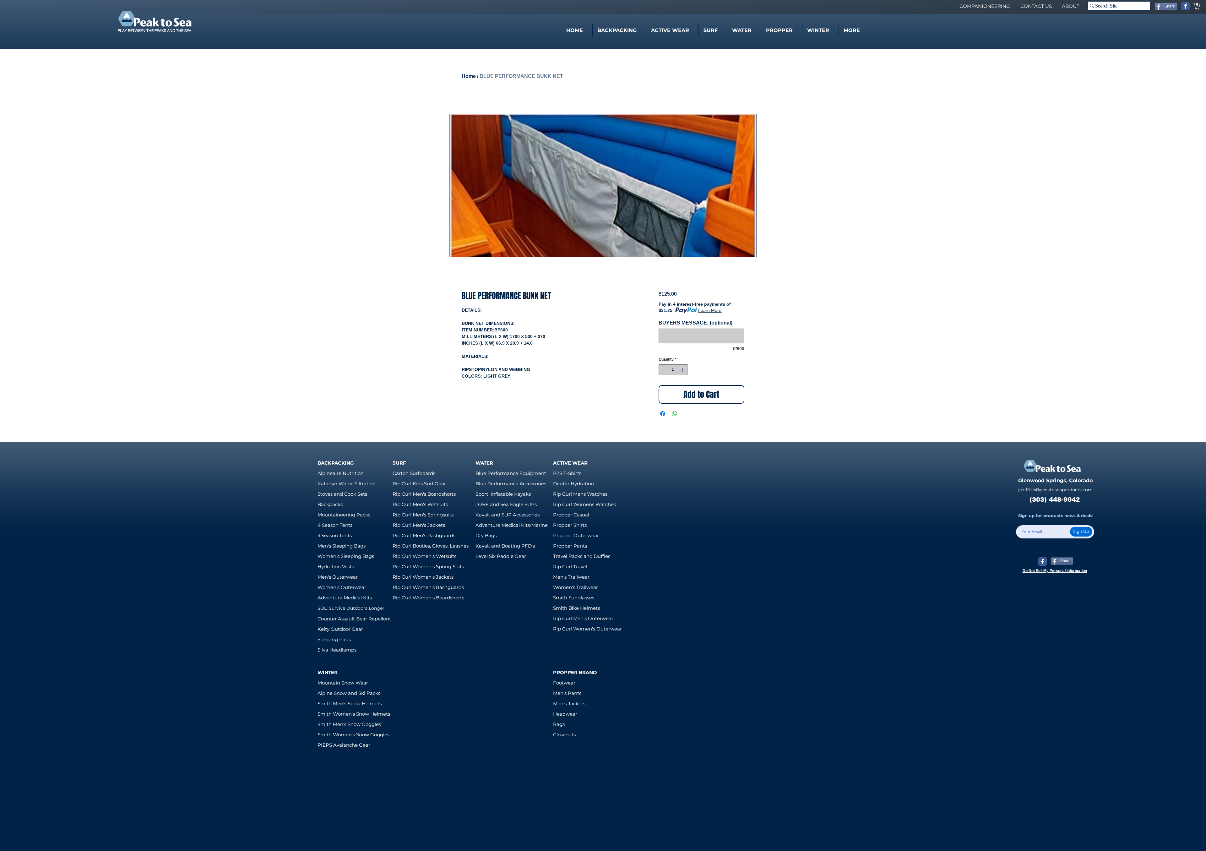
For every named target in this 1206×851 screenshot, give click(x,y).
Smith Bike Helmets (576, 608)
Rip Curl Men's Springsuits (423, 515)
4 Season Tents (335, 525)
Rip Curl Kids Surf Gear (419, 484)
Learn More (709, 310)
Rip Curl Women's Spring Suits (428, 567)
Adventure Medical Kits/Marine (511, 525)
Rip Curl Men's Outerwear (583, 618)
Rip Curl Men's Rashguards (424, 535)
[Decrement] (663, 370)
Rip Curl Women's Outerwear (587, 629)
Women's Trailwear (575, 587)
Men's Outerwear (338, 577)
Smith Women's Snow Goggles (353, 735)
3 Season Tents (335, 535)
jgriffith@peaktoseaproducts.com (1055, 490)
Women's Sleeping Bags (346, 556)
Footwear (564, 683)
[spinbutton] (673, 370)
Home (469, 76)
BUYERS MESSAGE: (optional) (695, 322)
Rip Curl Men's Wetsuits (420, 504)
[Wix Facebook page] (1185, 6)
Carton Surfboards (414, 473)
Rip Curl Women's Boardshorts (428, 598)
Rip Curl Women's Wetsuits (424, 556)
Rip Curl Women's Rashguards (428, 587)
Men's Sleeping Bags (342, 546)
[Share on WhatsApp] (674, 413)
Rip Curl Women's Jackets (423, 577)
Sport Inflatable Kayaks (503, 494)
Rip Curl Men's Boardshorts (424, 494)
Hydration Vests (336, 567)
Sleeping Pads (334, 639)
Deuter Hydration (573, 484)
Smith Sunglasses (573, 598)
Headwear (565, 714)
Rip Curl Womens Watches (584, 504)
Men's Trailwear (571, 577)
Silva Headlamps (337, 650)
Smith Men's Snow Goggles (349, 724)
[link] (1197, 6)
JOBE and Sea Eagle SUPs (506, 504)
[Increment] (683, 370)
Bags (559, 724)
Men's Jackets (569, 703)
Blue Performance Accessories (510, 484)
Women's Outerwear (342, 587)
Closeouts (564, 735)
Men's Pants (567, 693)
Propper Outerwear (576, 535)
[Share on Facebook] (662, 413)
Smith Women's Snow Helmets (354, 714)
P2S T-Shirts (567, 473)
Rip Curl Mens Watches (580, 494)
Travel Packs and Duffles (581, 556)
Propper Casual (571, 515)
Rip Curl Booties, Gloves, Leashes (431, 546)
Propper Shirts (570, 525)
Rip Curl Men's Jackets (419, 525)
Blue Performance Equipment (510, 473)
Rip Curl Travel (570, 567)
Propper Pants (570, 546)
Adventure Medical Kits (345, 598)
